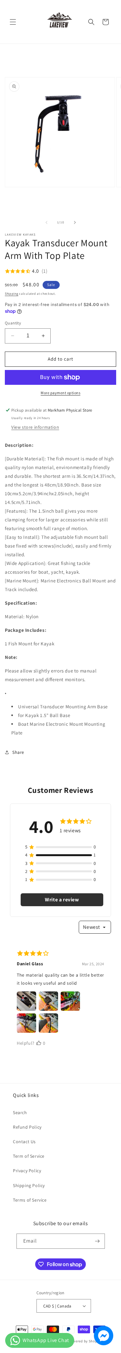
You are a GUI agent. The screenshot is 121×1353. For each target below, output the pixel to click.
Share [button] (18, 752)
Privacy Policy (27, 1171)
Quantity (13, 323)
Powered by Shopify (85, 1341)
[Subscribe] (97, 1241)
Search (20, 1112)
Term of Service (29, 1156)
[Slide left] (46, 222)
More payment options (60, 392)
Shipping (11, 294)
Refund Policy (27, 1127)
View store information (35, 427)
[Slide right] (75, 222)
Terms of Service (30, 1200)
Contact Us (24, 1141)
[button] (13, 22)
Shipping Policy (29, 1185)
